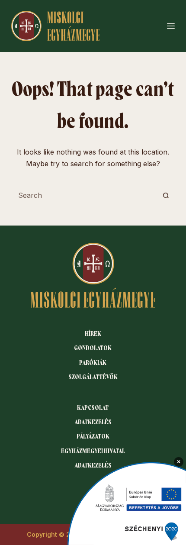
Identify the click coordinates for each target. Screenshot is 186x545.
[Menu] (171, 26)
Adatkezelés (93, 422)
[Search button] (165, 195)
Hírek (93, 333)
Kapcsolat (93, 407)
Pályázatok (93, 436)
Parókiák (92, 362)
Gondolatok (93, 348)
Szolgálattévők (93, 377)
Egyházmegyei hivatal (93, 451)
